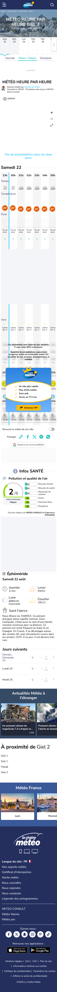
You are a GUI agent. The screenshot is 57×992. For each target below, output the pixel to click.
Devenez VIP (31, 407)
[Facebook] (9, 934)
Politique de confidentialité (17, 971)
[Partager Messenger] (41, 437)
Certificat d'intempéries (16, 872)
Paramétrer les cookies (44, 971)
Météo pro (8, 919)
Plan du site (46, 961)
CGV (34, 961)
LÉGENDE (11, 98)
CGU (27, 961)
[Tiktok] (48, 934)
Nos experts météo (14, 867)
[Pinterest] (40, 934)
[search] (52, 4)
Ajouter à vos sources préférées (30, 444)
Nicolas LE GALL (32, 87)
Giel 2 (31, 11)
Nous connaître (11, 883)
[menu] (4, 4)
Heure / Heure (27, 58)
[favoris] (51, 22)
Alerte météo (10, 877)
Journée (10, 58)
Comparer (46, 58)
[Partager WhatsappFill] (48, 437)
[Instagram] (32, 934)
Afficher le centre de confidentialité (30, 976)
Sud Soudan (12, 11)
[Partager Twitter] (34, 437)
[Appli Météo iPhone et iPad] (17, 950)
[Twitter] (16, 934)
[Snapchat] (24, 934)
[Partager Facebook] (28, 437)
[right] (53, 44)
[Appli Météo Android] (40, 950)
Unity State (23, 11)
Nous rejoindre (11, 888)
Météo (3, 11)
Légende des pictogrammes (20, 898)
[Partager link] (21, 437)
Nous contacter (11, 893)
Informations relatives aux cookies (30, 966)
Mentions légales (13, 961)
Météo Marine (10, 914)
